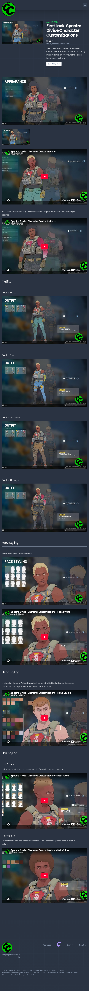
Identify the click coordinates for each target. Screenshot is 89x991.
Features (47, 945)
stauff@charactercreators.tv (58, 44)
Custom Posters (52, 973)
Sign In (70, 945)
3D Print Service (39, 973)
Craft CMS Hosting (17, 975)
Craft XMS (30, 975)
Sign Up (82, 945)
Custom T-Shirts (65, 973)
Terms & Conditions (56, 970)
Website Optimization (10, 973)
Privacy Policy (43, 970)
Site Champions (26, 973)
